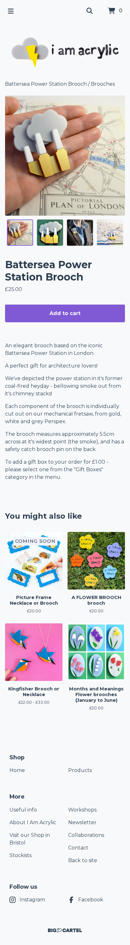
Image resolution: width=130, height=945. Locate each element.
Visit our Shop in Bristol (29, 839)
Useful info (23, 810)
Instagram (32, 900)
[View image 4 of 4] (110, 232)
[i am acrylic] (65, 51)
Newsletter (82, 822)
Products (80, 770)
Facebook (90, 900)
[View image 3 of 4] (80, 232)
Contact (78, 848)
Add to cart (65, 313)
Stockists (20, 855)
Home (17, 770)
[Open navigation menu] (10, 11)
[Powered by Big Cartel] (65, 930)
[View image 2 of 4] (50, 232)
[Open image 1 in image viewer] (65, 156)
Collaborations (86, 835)
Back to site (82, 860)
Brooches (103, 84)
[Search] (89, 11)
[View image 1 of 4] (20, 232)
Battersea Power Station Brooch (46, 84)
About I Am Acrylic (32, 822)
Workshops (82, 810)
